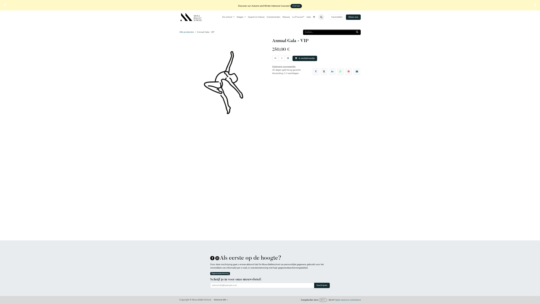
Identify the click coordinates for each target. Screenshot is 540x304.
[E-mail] (357, 71)
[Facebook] (315, 71)
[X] (324, 71)
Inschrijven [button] (322, 285)
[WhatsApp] (340, 71)
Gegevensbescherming (220, 273)
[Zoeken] (357, 32)
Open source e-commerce (348, 300)
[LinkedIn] (332, 71)
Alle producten (186, 32)
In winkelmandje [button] (306, 58)
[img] (21, 5)
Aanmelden (336, 17)
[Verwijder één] (275, 58)
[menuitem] (228, 17)
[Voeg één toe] (288, 58)
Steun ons (353, 17)
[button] (321, 17)
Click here (296, 6)
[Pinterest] (348, 71)
